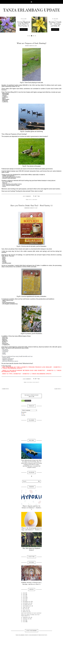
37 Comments (27, 196)
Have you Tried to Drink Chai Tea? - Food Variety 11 (31, 206)
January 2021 (26, 618)
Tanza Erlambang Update (31, 10)
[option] (16, 24)
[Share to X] (35, 196)
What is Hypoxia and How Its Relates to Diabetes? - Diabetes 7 (31, 508)
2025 (24, 594)
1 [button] (28, 36)
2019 (24, 621)
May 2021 (25, 608)
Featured (29, 382)
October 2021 (26, 604)
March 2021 (26, 611)
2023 (24, 597)
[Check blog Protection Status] (31, 401)
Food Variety (35, 382)
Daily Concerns (33, 199)
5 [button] (35, 36)
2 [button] (30, 36)
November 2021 (27, 603)
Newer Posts (5, 389)
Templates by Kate (42, 635)
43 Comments (27, 379)
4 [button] (34, 36)
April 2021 (26, 610)
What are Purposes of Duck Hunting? (31, 43)
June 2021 (25, 607)
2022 (24, 598)
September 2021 (27, 605)
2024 (24, 595)
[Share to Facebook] (33, 196)
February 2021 (27, 617)
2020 (24, 620)
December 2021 (27, 601)
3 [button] (32, 36)
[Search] (39, 481)
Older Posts (57, 389)
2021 (24, 600)
